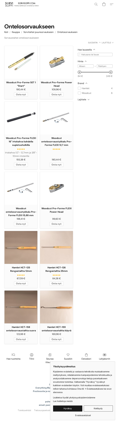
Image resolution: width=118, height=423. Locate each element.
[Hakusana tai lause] (79, 54)
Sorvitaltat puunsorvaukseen (38, 32)
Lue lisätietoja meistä (63, 401)
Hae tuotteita (13, 358)
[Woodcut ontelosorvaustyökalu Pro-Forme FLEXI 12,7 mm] (56, 118)
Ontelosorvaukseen (67, 32)
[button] (22, 4)
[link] (83, 414)
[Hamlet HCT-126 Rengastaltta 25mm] (56, 247)
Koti (6, 32)
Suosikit (68, 358)
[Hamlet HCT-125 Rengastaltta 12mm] (20, 247)
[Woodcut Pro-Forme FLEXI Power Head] (56, 188)
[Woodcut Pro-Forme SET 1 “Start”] (20, 62)
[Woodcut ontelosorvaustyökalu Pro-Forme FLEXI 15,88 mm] (20, 188)
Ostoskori (86, 358)
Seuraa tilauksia (49, 360)
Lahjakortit (104, 358)
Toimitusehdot (24, 410)
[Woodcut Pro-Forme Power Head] (56, 62)
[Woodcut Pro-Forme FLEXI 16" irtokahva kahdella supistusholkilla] (20, 118)
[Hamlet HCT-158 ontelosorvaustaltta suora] (20, 307)
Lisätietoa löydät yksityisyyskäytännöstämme (74, 397)
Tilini (31, 358)
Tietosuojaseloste (42, 410)
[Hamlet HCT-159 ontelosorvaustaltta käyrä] (56, 307)
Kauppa (16, 32)
